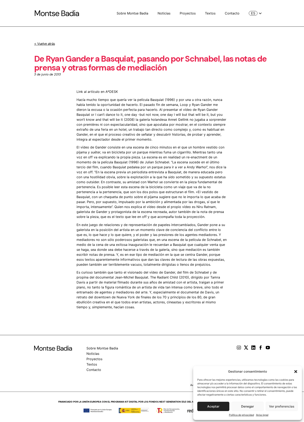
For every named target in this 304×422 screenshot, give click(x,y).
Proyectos (188, 13)
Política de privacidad (241, 414)
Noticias (164, 13)
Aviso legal (262, 414)
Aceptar (213, 406)
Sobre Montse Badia (132, 13)
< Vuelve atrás (44, 44)
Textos (210, 13)
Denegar (247, 406)
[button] (296, 371)
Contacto (232, 13)
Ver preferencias (281, 406)
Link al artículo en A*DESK (97, 92)
